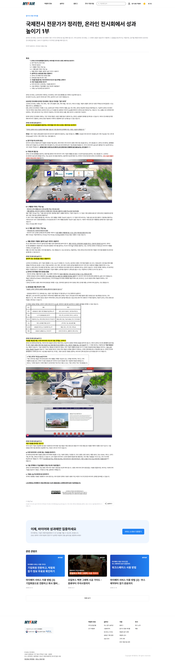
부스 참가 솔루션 (108, 625)
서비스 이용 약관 (40, 659)
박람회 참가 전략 (124, 632)
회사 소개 (137, 625)
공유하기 (109, 503)
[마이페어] (30, 622)
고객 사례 (122, 638)
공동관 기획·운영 (108, 635)
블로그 (121, 625)
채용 (136, 628)
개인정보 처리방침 (29, 659)
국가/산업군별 (92, 625)
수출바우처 (107, 628)
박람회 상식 (123, 635)
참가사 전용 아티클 (125, 628)
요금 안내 (106, 638)
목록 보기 (87, 598)
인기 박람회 (91, 628)
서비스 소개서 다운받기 (133, 532)
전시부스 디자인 (108, 632)
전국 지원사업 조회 (125, 642)
